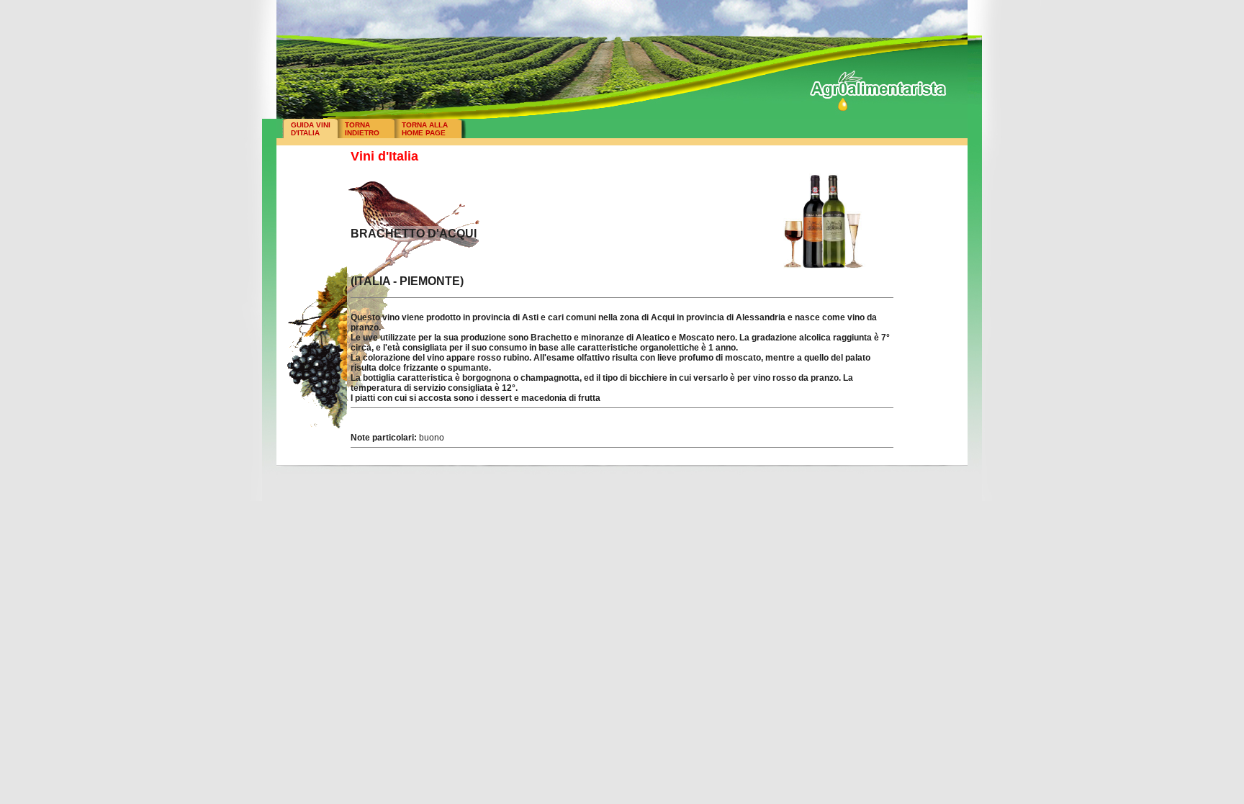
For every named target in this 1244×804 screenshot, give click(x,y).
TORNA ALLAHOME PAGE (425, 129)
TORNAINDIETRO (362, 129)
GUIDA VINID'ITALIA (310, 129)
